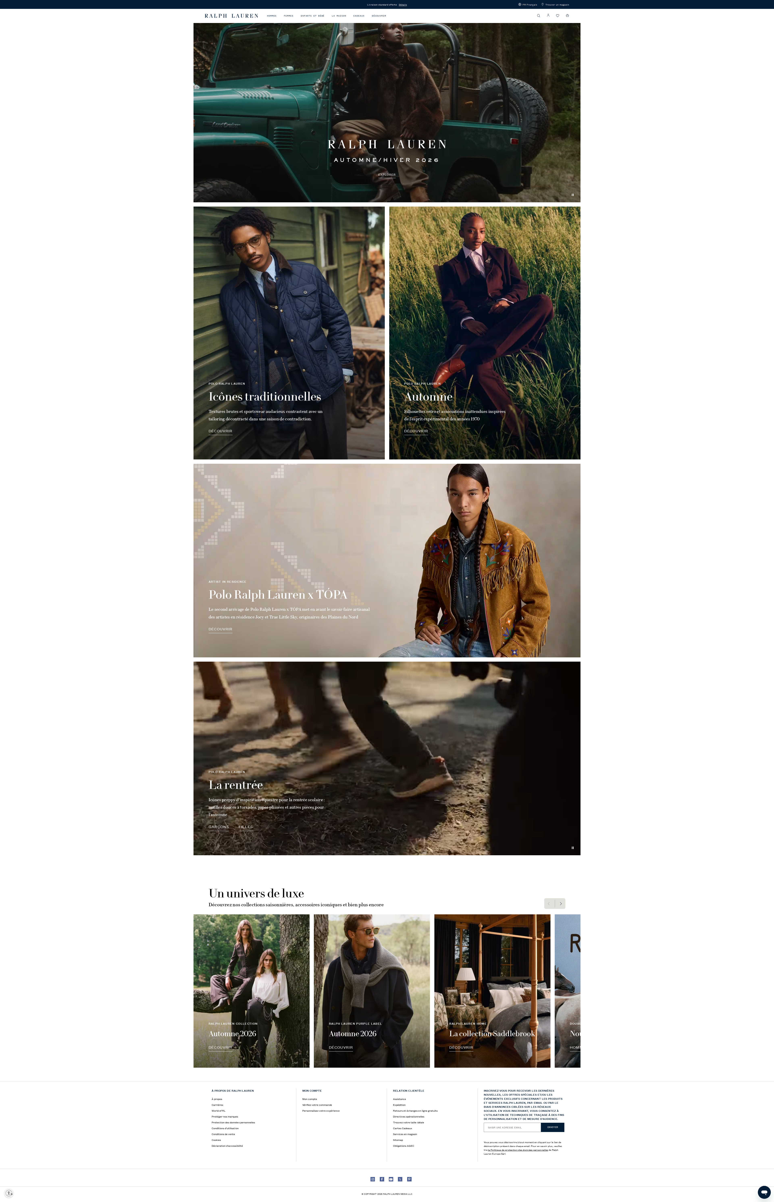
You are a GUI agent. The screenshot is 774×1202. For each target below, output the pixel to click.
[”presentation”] (252, 991)
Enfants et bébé (313, 15)
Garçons (219, 826)
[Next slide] (560, 903)
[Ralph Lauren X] (400, 1179)
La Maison (339, 15)
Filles (246, 826)
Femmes (288, 15)
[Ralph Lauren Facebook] (382, 1179)
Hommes (272, 15)
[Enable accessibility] (9, 1193)
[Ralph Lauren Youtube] (391, 1179)
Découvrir (379, 15)
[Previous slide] (549, 903)
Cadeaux (358, 15)
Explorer (386, 174)
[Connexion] (548, 15)
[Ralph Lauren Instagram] (372, 1179)
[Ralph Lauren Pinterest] (409, 1179)
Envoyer (552, 1127)
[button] (527, 4)
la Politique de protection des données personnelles (518, 1150)
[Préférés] (557, 16)
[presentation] (387, 105)
